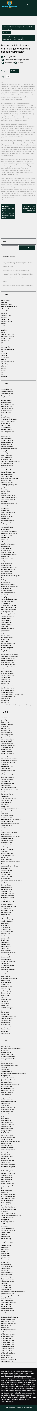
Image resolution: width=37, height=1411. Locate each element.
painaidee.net (5, 1154)
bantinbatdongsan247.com (9, 1065)
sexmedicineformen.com (8, 1302)
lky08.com (4, 857)
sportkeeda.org (6, 1264)
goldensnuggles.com (7, 1109)
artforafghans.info (7, 931)
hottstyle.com (5, 603)
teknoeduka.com (6, 645)
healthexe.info (5, 936)
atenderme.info (6, 955)
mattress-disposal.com (8, 1213)
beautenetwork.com (7, 688)
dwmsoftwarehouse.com (9, 567)
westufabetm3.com (7, 1357)
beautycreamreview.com (9, 554)
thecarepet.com (6, 1052)
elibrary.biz (4, 501)
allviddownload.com (7, 754)
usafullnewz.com (6, 389)
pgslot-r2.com (5, 635)
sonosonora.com (6, 476)
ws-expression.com (7, 637)
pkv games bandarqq (7, 349)
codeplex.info (5, 491)
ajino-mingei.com (6, 457)
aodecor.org (5, 984)
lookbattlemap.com (7, 1111)
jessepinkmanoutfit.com (8, 1101)
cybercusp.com (5, 698)
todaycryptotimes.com (8, 650)
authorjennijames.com (8, 512)
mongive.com (5, 806)
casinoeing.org (6, 991)
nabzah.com (5, 804)
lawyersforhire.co (6, 1143)
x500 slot (19, 1378)
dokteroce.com (6, 908)
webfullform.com (6, 751)
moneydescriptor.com (8, 1150)
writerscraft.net (6, 834)
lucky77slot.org (6, 1203)
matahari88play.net (7, 1147)
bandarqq (4, 313)
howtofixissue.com (7, 747)
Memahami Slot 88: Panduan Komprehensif (16, 270)
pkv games (21, 1384)
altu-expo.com (5, 510)
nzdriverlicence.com (7, 628)
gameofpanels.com (7, 821)
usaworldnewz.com (7, 393)
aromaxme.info (6, 950)
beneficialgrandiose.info (9, 961)
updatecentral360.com (8, 1243)
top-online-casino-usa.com (9, 790)
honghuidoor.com (6, 792)
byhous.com (5, 1014)
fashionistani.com (6, 578)
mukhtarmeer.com (6, 622)
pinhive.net (4, 1001)
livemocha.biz (5, 993)
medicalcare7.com (6, 800)
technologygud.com (7, 1222)
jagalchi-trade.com (7, 442)
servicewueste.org (7, 766)
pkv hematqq (19, 1386)
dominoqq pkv (5, 347)
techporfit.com (5, 730)
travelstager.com (6, 887)
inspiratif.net (5, 722)
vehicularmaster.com (7, 404)
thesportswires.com (7, 1160)
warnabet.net (5, 1003)
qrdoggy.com (5, 1219)
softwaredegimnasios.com (9, 656)
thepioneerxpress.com (8, 745)
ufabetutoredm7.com (7, 1351)
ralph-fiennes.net (6, 859)
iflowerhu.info (5, 1025)
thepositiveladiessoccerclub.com (11, 523)
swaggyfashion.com (7, 895)
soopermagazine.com (8, 658)
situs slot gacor (17, 1380)
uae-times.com (5, 718)
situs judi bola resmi (7, 334)
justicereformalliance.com (9, 448)
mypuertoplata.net (7, 743)
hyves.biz (4, 997)
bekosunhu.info (6, 959)
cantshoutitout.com (7, 739)
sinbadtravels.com (7, 1092)
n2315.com (4, 851)
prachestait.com (6, 929)
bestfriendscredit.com (8, 499)
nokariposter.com (6, 817)
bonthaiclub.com (6, 468)
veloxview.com (6, 1355)
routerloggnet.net (7, 779)
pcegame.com (5, 633)
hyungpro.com (5, 1162)
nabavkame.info (6, 1020)
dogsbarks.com (6, 565)
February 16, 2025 (10, 57)
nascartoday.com (6, 624)
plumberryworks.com (7, 1294)
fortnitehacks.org (6, 980)
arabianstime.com (6, 548)
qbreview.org (5, 764)
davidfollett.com (6, 429)
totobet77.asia (6, 1325)
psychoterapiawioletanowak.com (11, 1296)
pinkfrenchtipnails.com (8, 1173)
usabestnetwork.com (7, 1099)
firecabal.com (5, 582)
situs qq (3, 359)
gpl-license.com (6, 588)
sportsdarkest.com (7, 1156)
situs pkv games (6, 364)
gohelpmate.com (6, 830)
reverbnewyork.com (7, 434)
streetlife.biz (5, 995)
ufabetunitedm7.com (7, 1344)
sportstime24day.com (8, 1166)
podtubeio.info (6, 967)
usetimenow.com (6, 826)
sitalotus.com (5, 1236)
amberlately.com (6, 413)
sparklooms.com (6, 1315)
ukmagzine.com (6, 1095)
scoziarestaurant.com (8, 667)
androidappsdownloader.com (10, 823)
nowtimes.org (5, 989)
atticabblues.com (6, 550)
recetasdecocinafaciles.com (10, 525)
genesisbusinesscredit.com (9, 866)
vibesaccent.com (6, 406)
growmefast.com (6, 1205)
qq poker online (21, 1371)
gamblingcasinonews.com (9, 758)
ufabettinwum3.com (7, 1340)
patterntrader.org (6, 1232)
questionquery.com (7, 900)
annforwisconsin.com (8, 421)
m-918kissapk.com (7, 1018)
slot (7, 77)
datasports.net (6, 1181)
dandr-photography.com (8, 906)
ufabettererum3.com (7, 1332)
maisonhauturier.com (7, 616)
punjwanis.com (5, 1046)
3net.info (4, 489)
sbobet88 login (23, 1397)
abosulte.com (5, 679)
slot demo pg (5, 340)
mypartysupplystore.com (9, 419)
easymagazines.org (7, 1272)
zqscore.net (5, 1247)
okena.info (4, 493)
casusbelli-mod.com (7, 470)
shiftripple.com (6, 1304)
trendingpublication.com (9, 1330)
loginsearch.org (6, 982)
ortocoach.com (6, 1287)
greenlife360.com (6, 737)
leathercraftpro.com (7, 1279)
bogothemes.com (6, 455)
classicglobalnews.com (8, 696)
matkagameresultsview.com (10, 809)
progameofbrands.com (8, 762)
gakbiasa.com (5, 1022)
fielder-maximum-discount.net (10, 862)
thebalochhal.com (6, 402)
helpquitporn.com (6, 597)
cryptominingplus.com (8, 1137)
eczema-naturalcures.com (9, 504)
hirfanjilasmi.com (6, 1275)
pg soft (12, 1378)
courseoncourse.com (7, 1063)
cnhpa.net (4, 1234)
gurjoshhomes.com (7, 463)
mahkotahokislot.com (8, 1207)
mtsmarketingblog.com (8, 919)
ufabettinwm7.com (7, 1338)
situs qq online (5, 309)
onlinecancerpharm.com (8, 1209)
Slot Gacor (6, 33)
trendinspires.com (6, 889)
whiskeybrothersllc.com (8, 1359)
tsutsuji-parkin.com (7, 516)
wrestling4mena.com (7, 838)
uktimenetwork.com (7, 391)
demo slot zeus (6, 319)
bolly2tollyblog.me (7, 1008)
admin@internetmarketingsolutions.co (17, 60)
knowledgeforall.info (7, 840)
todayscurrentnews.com (8, 1323)
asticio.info (4, 1251)
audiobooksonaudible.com (9, 686)
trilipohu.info (5, 1031)
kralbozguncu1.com (7, 612)
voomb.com (4, 1192)
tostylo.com (5, 1118)
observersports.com (7, 1135)
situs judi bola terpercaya (9, 306)
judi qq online (5, 300)
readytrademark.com (7, 662)
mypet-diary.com (6, 876)
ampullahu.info (5, 948)
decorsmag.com (6, 756)
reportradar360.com (7, 893)
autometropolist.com (7, 552)
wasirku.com (5, 923)
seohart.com (5, 669)
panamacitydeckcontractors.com (11, 881)
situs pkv (4, 302)
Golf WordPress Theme (12, 1407)
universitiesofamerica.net (9, 760)
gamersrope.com (6, 1086)
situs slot (26, 1378)
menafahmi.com (6, 620)
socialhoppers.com (7, 847)
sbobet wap (32, 1397)
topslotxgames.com (7, 777)
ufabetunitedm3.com (7, 1342)
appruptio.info (5, 1033)
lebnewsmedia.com (7, 474)
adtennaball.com (6, 802)
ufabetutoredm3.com (7, 1349)
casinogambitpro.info (8, 1059)
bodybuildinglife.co (7, 1217)
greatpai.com (5, 529)
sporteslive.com (6, 1169)
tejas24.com (5, 925)
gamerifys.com (5, 720)
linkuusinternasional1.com (9, 478)
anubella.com (5, 684)
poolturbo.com (5, 927)
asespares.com (5, 546)
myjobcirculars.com (7, 773)
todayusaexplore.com (8, 396)
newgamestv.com (6, 1175)
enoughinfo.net (6, 999)
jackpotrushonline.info (8, 1080)
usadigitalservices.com (8, 845)
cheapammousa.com (7, 520)
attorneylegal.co (6, 1190)
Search (6, 241)
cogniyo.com (5, 1270)
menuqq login (5, 1371)
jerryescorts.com (6, 1188)
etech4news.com (6, 573)
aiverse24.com (5, 681)
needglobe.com (6, 1285)
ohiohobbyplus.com (7, 453)
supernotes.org (6, 1238)
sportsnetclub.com (7, 1122)
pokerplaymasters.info (8, 1061)
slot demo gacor (6, 315)
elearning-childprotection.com (10, 836)
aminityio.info (5, 942)
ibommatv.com (5, 728)
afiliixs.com (4, 540)
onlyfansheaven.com (7, 855)
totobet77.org (5, 1327)
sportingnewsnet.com (8, 1164)
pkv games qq (30, 1388)
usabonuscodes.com (7, 652)
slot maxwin (5, 1382)
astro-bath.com (6, 506)
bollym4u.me (5, 1005)
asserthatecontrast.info (8, 953)
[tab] (27, 4)
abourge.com (5, 537)
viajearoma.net (6, 514)
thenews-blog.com (7, 647)
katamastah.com (6, 1245)
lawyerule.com (5, 914)
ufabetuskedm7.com (7, 1346)
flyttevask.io (5, 1012)
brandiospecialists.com (8, 798)
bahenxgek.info (6, 1069)
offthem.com (5, 726)
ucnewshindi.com (6, 1082)
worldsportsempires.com (9, 1241)
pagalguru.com (6, 631)
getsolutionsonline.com (8, 811)
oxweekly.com (5, 878)
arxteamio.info (6, 1255)
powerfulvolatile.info (8, 969)
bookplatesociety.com (8, 472)
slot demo (4, 317)
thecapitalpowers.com (8, 1319)
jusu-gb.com (5, 1050)
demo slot (4, 328)
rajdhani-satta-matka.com (9, 832)
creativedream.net (7, 849)
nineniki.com (5, 796)
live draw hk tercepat (7, 336)
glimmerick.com (6, 427)
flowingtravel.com (7, 794)
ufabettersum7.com (7, 1336)
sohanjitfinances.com (7, 1310)
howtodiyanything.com (8, 605)
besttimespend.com (7, 1266)
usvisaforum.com (6, 438)
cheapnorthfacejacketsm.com (10, 461)
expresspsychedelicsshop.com (10, 576)
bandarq (3, 332)
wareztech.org (5, 1097)
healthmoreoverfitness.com (9, 775)
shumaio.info (5, 974)
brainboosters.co (6, 410)
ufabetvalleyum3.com (8, 1353)
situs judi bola (12, 1397)
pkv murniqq (11, 1386)
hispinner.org (5, 813)
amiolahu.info (5, 944)
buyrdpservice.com (7, 1114)
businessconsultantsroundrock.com (12, 694)
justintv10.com (6, 912)
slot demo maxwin (6, 321)
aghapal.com (5, 508)
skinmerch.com (5, 436)
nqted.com (4, 626)
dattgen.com (5, 561)
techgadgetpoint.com (8, 1194)
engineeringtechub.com (8, 1186)
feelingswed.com (6, 580)
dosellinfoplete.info (7, 965)
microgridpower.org (7, 1281)
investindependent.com (8, 609)
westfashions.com (7, 883)
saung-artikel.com (7, 1131)
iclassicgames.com (7, 1128)
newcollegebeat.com (7, 432)
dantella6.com (5, 781)
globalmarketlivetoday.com (9, 586)
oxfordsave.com (6, 1126)
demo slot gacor (6, 338)
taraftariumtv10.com (7, 897)
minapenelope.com (7, 446)
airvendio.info (5, 934)
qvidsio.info (5, 972)
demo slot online (6, 304)
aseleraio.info (5, 1249)
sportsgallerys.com (7, 1177)
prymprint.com (5, 1262)
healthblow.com (6, 828)
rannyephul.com (6, 891)
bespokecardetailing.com (9, 497)
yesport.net (5, 1116)
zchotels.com (5, 639)
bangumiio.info (6, 957)
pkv (2, 343)
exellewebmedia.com (7, 1088)
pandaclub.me (5, 1010)
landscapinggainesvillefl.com (10, 614)
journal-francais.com (7, 910)
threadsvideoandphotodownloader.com (13, 1073)
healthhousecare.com (8, 592)
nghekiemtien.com (7, 921)
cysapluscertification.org (9, 978)
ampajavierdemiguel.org (8, 408)
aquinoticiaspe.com (7, 1139)
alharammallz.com (6, 542)
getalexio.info (5, 1258)
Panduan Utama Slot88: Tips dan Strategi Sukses (18, 274)
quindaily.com (5, 677)
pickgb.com (4, 1226)
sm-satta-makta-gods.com (9, 654)
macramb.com (5, 874)
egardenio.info (6, 1253)
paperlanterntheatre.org (9, 531)
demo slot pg (5, 1378)
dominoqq (4, 353)
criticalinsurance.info (8, 815)
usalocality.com (6, 398)
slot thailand (9, 1376)
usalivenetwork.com (7, 1078)
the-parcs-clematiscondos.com (10, 1048)
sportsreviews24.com (8, 1198)
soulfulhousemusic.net (8, 1313)
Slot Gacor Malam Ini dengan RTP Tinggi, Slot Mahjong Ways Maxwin (17, 28)
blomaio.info (5, 963)
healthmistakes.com (7, 1228)
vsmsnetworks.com (7, 724)
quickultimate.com (7, 1298)
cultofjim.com (5, 425)
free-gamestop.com (7, 1090)
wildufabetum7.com (7, 1361)
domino (3, 370)
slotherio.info (5, 976)
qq (2, 372)
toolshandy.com (6, 885)
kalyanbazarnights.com (8, 787)
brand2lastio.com (6, 842)
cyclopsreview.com (7, 559)
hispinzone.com (6, 785)
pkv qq (3, 345)
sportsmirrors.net (6, 1179)
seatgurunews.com (7, 487)
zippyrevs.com (5, 768)
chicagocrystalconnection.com (10, 1027)
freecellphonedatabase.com (10, 1084)
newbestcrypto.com (7, 1124)
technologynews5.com (8, 643)
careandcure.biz (6, 1268)
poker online (5, 357)
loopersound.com (6, 444)
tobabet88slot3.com (7, 1321)
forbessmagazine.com (8, 584)
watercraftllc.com (6, 535)
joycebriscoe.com (6, 415)
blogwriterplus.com (7, 1054)
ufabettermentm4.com (8, 1334)
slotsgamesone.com (7, 783)
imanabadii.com (6, 1029)
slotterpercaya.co (6, 1306)
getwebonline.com (7, 853)
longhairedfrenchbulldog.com (10, 1141)
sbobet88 (4, 1397)
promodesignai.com (7, 673)
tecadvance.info (6, 940)
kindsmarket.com (6, 870)
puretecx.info (5, 938)
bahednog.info (5, 1067)
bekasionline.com (6, 732)
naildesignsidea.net (7, 527)
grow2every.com (6, 590)
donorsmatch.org (6, 986)
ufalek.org (4, 1211)
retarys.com (5, 1105)
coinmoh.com (5, 556)
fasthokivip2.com (6, 1133)
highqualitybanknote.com (9, 599)
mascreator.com (6, 618)
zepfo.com (4, 641)
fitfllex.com (4, 864)
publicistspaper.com (7, 675)
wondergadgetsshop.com (9, 485)
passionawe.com (6, 1289)
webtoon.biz (5, 1158)
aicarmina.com (5, 417)
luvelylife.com (5, 872)
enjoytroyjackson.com (8, 569)
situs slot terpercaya (24, 1382)
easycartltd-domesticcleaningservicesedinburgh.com (17, 705)
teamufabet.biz (6, 749)
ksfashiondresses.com (8, 1230)
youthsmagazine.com (7, 1152)
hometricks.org (6, 1277)
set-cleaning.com (6, 671)
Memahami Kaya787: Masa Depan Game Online (18, 285)
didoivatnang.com (6, 563)
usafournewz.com (6, 400)
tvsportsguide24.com (8, 1196)
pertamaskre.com (6, 1071)
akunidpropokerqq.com (8, 495)
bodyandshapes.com (7, 692)
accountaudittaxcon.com (9, 1260)
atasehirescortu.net (7, 1183)
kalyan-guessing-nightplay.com (11, 819)
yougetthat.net (6, 1120)
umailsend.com (5, 1103)
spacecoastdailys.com (8, 660)
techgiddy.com (5, 1076)
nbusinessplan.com (7, 735)
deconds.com (5, 703)
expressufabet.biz (6, 741)
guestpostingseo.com (8, 1056)
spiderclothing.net (7, 482)
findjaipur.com (5, 423)
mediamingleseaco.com (8, 917)
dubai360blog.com (7, 1200)
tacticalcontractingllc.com (9, 1317)
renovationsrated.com (8, 664)
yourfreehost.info (7, 459)
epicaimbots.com (6, 571)
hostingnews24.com (7, 601)
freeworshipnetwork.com (9, 533)
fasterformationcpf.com (8, 1107)
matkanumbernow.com (8, 770)
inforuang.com (5, 868)
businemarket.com (7, 1145)
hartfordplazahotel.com (8, 1016)
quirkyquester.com (7, 1300)
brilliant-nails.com (7, 904)
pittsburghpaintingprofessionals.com (13, 1291)
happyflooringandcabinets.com (11, 1215)
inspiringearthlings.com (8, 607)
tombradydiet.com (7, 465)
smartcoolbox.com (7, 1308)
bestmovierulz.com (7, 440)
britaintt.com (5, 700)
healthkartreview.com (8, 595)
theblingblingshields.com (9, 1171)
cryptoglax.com (6, 451)
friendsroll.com (6, 480)
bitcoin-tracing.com (7, 690)
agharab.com (5, 518)
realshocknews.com (7, 1224)
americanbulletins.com (8, 544)
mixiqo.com (4, 1283)
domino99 (4, 311)
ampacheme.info (6, 946)
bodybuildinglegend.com (9, 902)
